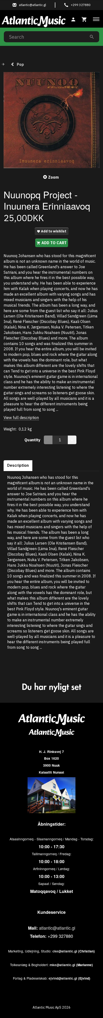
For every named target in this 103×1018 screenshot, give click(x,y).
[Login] (73, 19)
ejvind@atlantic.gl (63, 978)
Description (18, 465)
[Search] (91, 36)
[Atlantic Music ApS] (33, 20)
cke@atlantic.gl (64, 951)
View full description (21, 417)
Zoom (53, 177)
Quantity (32, 439)
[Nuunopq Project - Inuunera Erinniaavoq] (51, 120)
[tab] (84, 19)
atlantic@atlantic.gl (57, 928)
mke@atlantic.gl (62, 965)
